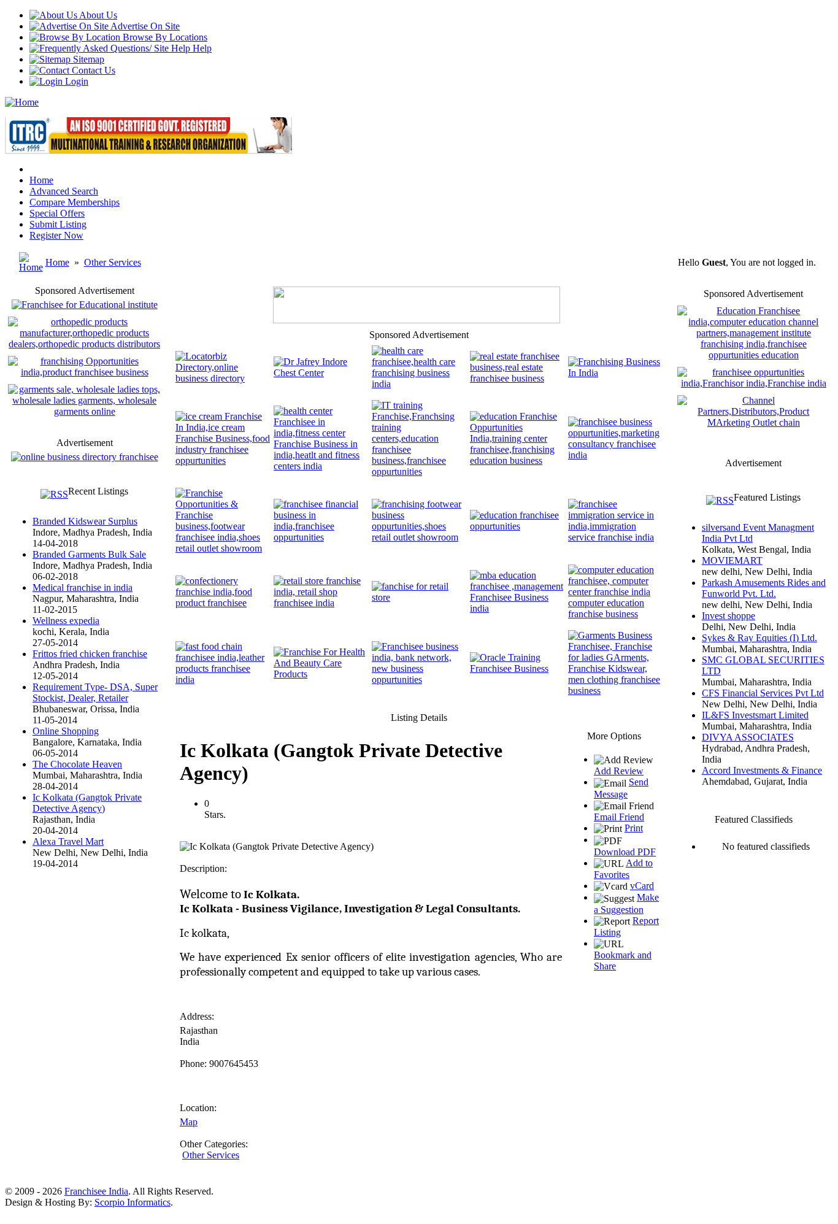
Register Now (56, 235)
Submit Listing (57, 224)
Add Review (619, 771)
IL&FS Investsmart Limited (755, 715)
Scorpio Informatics (132, 1202)
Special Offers (57, 213)
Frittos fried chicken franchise (90, 654)
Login (75, 81)
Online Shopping (66, 731)
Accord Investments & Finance (762, 770)
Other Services (112, 262)
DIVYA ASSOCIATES (748, 737)
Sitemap (87, 59)
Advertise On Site (144, 26)
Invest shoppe (728, 615)
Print (634, 828)
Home (41, 180)
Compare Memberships (74, 202)
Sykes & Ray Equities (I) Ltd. (759, 638)
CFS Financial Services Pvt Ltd (763, 693)
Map (189, 1122)
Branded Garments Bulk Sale (89, 554)
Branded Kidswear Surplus (85, 521)
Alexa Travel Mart (68, 841)
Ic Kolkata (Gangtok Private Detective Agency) (87, 803)
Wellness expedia (66, 620)
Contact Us (92, 70)
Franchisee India (96, 1191)
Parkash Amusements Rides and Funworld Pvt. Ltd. (764, 588)
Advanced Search (63, 191)
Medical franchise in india (83, 587)
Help (201, 48)
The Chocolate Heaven (77, 764)
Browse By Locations (163, 37)
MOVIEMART (732, 560)
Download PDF (625, 852)
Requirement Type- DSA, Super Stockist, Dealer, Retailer (95, 692)
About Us (97, 15)
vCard (642, 885)
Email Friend (619, 817)
